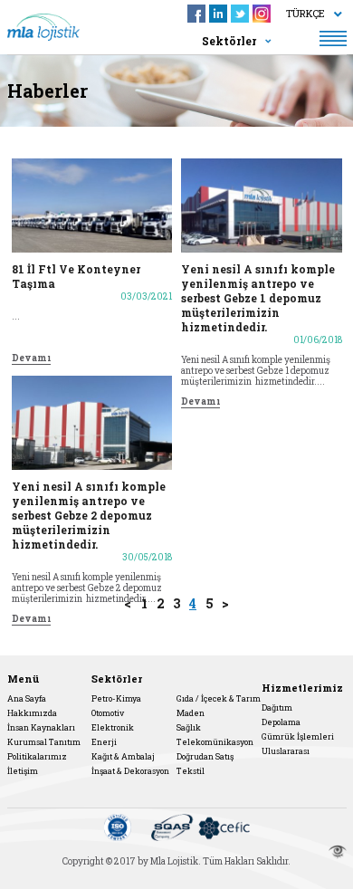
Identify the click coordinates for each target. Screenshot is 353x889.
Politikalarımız (37, 756)
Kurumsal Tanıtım (44, 742)
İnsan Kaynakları (41, 727)
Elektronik (112, 727)
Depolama (281, 722)
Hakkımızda (32, 713)
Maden (190, 713)
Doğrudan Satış (205, 756)
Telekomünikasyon (214, 742)
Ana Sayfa (26, 698)
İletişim (22, 771)
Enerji (104, 742)
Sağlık (188, 727)
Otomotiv (107, 713)
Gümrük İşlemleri (298, 736)
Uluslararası (286, 751)
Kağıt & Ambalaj (123, 756)
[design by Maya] (338, 852)
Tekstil (190, 771)
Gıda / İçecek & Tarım (218, 698)
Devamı (31, 358)
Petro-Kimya (116, 698)
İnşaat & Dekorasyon (130, 771)
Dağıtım (277, 707)
